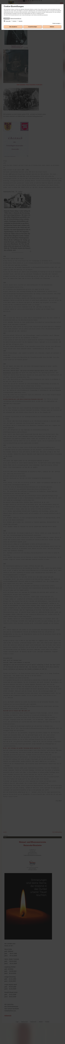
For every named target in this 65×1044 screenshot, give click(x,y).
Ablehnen (52, 26)
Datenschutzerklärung (15, 18)
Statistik (20, 21)
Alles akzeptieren (13, 26)
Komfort (14, 21)
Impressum (6, 18)
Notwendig (8, 21)
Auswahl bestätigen (32, 26)
